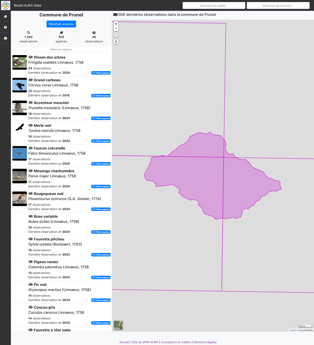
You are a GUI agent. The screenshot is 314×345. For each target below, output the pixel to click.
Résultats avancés (61, 24)
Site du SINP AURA (145, 342)
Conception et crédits (176, 342)
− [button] (116, 28)
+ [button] (116, 24)
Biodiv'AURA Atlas (27, 5)
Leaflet (292, 330)
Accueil (124, 342)
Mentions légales (205, 342)
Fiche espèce (102, 72)
